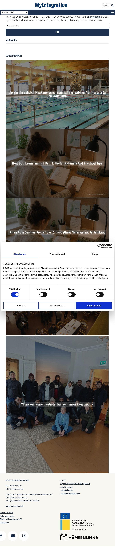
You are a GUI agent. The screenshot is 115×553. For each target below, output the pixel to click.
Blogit (63, 480)
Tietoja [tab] (95, 254)
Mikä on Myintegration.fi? (11, 519)
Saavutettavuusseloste (70, 493)
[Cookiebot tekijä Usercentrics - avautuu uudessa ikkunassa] (99, 246)
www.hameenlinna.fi (14, 506)
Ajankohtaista (66, 487)
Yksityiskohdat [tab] (57, 254)
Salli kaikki (94, 305)
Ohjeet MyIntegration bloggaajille (75, 483)
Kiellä (21, 305)
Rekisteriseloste (7, 516)
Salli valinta (57, 305)
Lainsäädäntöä (66, 490)
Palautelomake (6, 512)
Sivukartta (4, 522)
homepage (94, 16)
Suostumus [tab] (20, 254)
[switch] (43, 294)
